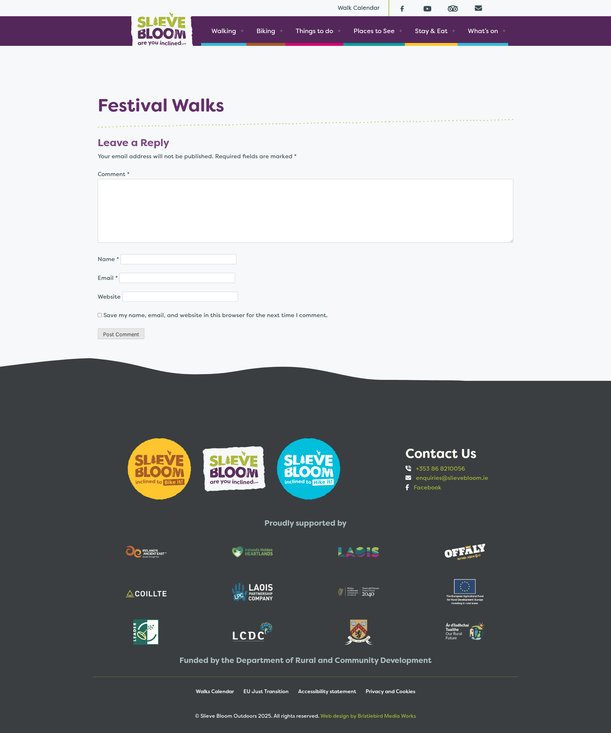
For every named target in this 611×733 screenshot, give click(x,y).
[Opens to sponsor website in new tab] (160, 468)
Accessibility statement (327, 691)
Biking (265, 31)
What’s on (483, 31)
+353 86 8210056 (440, 468)
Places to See (374, 31)
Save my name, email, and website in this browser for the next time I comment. (215, 315)
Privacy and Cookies (390, 691)
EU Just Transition (266, 691)
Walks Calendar (215, 691)
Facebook (427, 487)
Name (108, 259)
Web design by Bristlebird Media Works (368, 716)
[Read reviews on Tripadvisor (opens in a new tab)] (453, 8)
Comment (114, 174)
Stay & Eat (431, 31)
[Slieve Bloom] (161, 26)
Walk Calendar (359, 7)
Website (109, 296)
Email (108, 277)
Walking (223, 31)
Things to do (314, 31)
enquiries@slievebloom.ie (452, 477)
